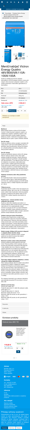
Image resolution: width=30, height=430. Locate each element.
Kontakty (6, 394)
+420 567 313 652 (11, 382)
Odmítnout (12, 428)
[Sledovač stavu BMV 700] (9, 335)
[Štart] (3, 13)
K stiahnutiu (5, 308)
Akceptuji (4, 428)
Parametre (5, 304)
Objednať (12, 110)
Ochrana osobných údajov (10, 406)
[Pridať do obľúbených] (21, 110)
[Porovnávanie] (7, 2)
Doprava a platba (8, 403)
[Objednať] (18, 351)
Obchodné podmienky (9, 404)
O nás (5, 392)
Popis (3, 125)
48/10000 (3, 181)
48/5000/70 (4, 207)
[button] (14, 358)
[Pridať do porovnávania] (25, 110)
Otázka (4, 312)
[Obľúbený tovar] (11, 2)
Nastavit (19, 428)
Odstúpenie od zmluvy (9, 408)
